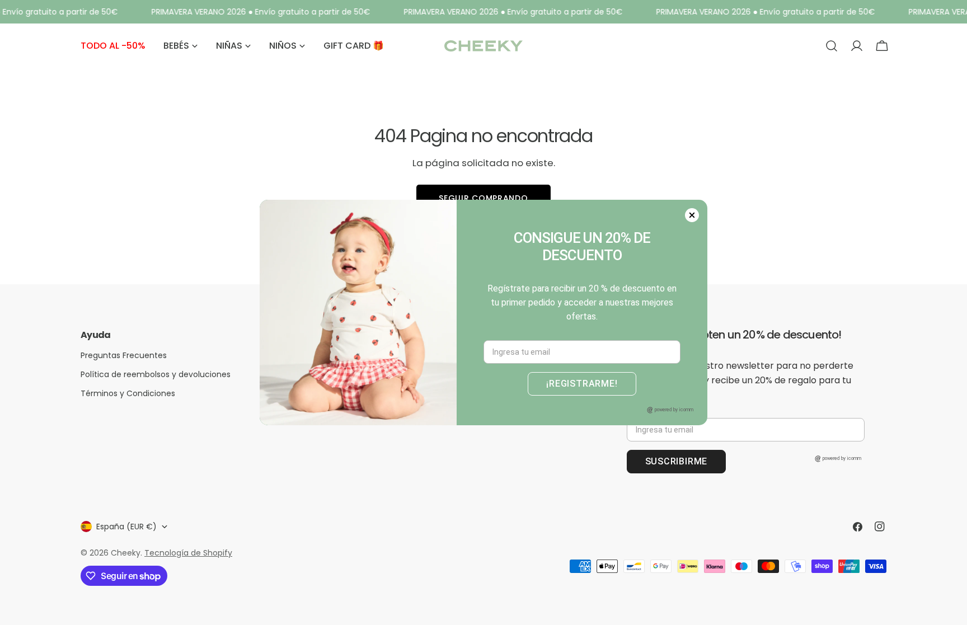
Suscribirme (676, 461)
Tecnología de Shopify (188, 552)
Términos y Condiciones (128, 393)
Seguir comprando (483, 198)
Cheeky (125, 552)
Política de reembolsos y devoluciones (156, 374)
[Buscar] (831, 46)
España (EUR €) (126, 526)
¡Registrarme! (581, 383)
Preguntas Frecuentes (124, 355)
